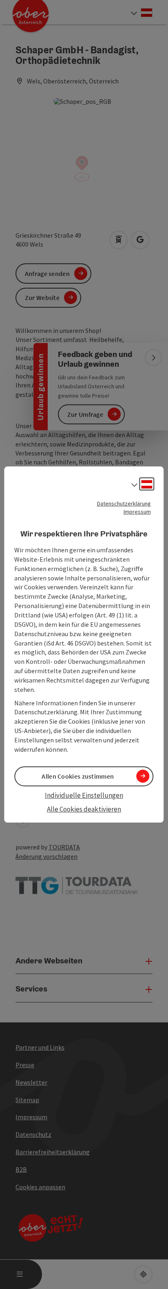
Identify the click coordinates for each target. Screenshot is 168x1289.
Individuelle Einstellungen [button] (84, 795)
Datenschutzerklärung (124, 503)
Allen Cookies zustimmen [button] (78, 776)
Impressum (137, 511)
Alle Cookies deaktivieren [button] (84, 809)
